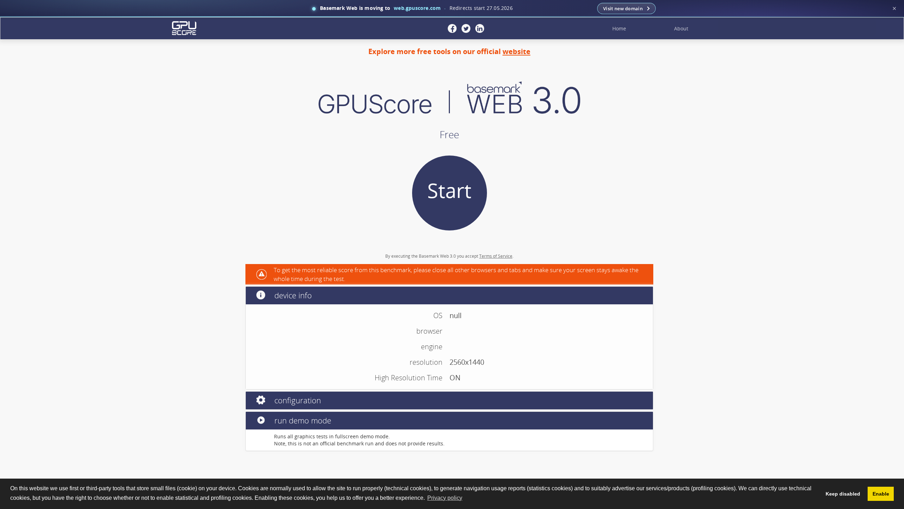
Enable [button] (881, 494)
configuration (296, 400)
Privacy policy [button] (444, 498)
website (516, 51)
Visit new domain (623, 8)
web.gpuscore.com (417, 8)
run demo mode (301, 420)
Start (449, 190)
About (681, 28)
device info (292, 295)
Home (619, 28)
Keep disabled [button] (843, 494)
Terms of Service (495, 256)
